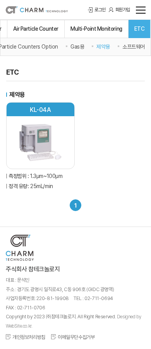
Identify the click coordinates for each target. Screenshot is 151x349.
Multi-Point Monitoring (96, 29)
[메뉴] (139, 9)
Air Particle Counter (35, 29)
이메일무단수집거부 (76, 337)
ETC (139, 29)
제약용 (103, 47)
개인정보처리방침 (28, 337)
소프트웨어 (133, 47)
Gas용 (77, 47)
